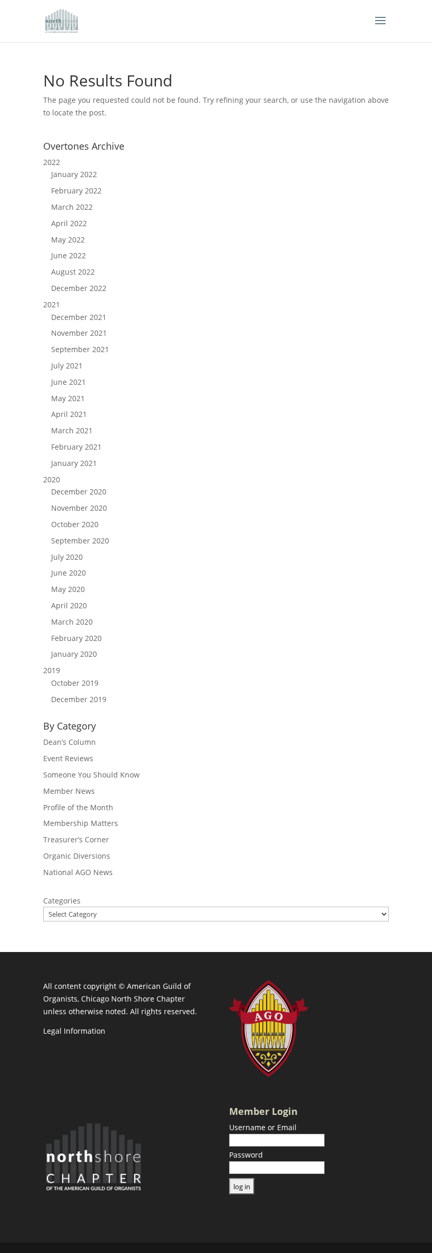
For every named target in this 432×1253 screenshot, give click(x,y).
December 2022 (78, 288)
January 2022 (74, 174)
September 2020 (80, 541)
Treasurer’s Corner (76, 839)
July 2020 (67, 557)
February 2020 (76, 638)
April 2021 (69, 414)
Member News (69, 791)
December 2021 (78, 317)
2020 (51, 479)
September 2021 (80, 349)
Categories (62, 901)
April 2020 (69, 605)
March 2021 (72, 430)
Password (246, 1155)
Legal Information (74, 1031)
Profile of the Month (78, 807)
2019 (51, 670)
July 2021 (67, 366)
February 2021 (76, 447)
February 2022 (76, 191)
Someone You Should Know (91, 775)
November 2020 (79, 508)
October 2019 (75, 683)
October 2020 (75, 524)
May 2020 (68, 589)
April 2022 (69, 223)
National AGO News (78, 872)
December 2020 (78, 492)
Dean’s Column (69, 742)
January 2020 (74, 654)
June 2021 (68, 382)
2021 (51, 304)
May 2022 (68, 240)
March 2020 (72, 622)
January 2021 (74, 463)
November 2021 (79, 333)
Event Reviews (68, 758)
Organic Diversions (76, 856)
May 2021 (68, 398)
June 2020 (68, 573)
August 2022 (73, 272)
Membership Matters (80, 823)
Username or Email (263, 1127)
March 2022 (72, 207)
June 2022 (68, 255)
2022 (51, 162)
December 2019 (78, 699)
